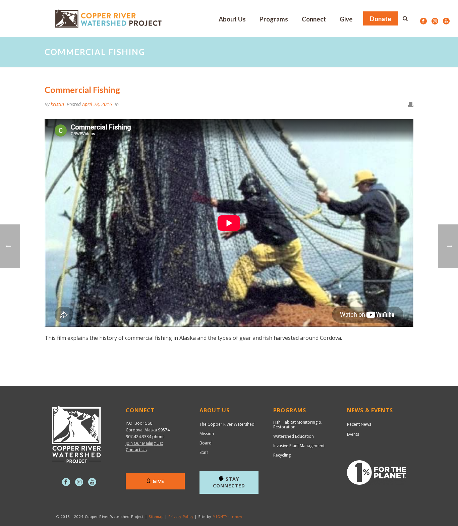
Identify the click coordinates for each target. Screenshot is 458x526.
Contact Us (136, 450)
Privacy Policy (180, 516)
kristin (57, 104)
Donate (380, 18)
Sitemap (156, 516)
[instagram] (79, 482)
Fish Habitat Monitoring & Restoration (297, 424)
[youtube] (92, 482)
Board (205, 443)
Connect (314, 19)
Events (353, 434)
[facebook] (66, 482)
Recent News (359, 424)
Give (346, 19)
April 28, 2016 (97, 104)
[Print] (410, 104)
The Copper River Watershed (226, 424)
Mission (206, 433)
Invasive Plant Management (299, 445)
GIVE (158, 481)
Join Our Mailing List (144, 443)
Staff (203, 452)
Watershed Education (293, 436)
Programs (274, 19)
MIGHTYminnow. (228, 516)
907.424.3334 (138, 436)
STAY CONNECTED (229, 482)
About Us (232, 19)
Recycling (282, 455)
